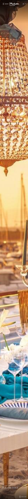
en (23, 4)
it (25, 4)
